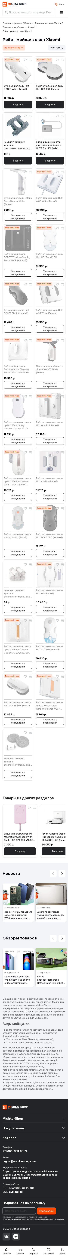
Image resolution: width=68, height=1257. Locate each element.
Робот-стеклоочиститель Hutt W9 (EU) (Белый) (49, 424)
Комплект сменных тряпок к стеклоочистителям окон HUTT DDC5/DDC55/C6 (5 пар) (17, 761)
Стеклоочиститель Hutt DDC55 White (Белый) (16, 87)
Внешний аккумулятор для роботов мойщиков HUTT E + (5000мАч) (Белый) (48, 145)
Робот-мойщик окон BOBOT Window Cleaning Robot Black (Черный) (17, 257)
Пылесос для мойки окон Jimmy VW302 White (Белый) (49, 369)
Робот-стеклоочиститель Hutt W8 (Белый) (49, 592)
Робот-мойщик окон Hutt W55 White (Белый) (49, 312)
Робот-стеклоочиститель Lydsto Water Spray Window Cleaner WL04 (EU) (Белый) (17, 425)
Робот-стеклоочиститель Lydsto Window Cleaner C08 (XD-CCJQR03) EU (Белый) (17, 649)
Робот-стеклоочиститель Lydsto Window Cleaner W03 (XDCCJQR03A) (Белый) (17, 481)
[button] (18, 104)
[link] (17, 31)
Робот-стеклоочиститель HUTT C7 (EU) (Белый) (49, 648)
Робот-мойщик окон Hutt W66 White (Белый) (49, 199)
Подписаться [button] (46, 1211)
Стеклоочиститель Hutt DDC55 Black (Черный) (16, 312)
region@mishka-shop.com (19, 1161)
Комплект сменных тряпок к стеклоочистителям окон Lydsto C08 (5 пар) (17, 593)
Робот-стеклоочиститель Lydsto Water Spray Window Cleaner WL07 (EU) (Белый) (49, 705)
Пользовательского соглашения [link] (49, 1219)
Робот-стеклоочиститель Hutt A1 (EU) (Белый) (49, 480)
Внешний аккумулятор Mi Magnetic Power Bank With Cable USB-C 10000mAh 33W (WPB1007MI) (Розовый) (19, 837)
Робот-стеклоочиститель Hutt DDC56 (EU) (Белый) (17, 704)
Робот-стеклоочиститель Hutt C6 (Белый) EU (49, 255)
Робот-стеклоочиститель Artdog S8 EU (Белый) (17, 536)
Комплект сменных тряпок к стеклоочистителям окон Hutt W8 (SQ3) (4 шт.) (17, 145)
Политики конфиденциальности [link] (17, 1219)
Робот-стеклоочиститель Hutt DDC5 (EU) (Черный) (49, 536)
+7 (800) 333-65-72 (15, 1151)
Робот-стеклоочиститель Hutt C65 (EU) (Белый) (49, 87)
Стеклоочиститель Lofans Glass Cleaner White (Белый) (18, 201)
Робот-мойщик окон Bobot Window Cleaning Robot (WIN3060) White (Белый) (16, 369)
